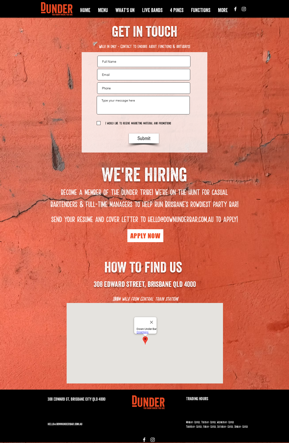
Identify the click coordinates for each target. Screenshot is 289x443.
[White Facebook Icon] (235, 9)
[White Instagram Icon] (244, 9)
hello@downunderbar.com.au (180, 219)
